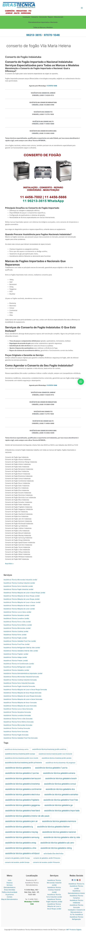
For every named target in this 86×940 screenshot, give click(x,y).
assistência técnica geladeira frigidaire (22, 800)
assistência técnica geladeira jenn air (21, 821)
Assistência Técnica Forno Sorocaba (16, 731)
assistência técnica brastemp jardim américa (49, 749)
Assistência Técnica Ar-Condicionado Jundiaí (19, 663)
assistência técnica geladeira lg (19, 826)
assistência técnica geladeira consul (60, 784)
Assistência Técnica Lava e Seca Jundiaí (17, 612)
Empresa (9, 883)
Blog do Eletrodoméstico (9, 899)
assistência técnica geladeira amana (59, 773)
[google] (78, 880)
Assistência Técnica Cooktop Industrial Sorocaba (20, 680)
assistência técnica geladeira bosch (61, 778)
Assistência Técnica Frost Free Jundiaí (16, 644)
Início (9, 880)
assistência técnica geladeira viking (56, 848)
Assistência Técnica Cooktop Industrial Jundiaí (19, 583)
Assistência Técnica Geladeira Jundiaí (16, 670)
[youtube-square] (80, 880)
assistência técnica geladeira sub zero (57, 843)
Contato (9, 897)
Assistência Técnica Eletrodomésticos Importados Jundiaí (23, 673)
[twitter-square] (75, 880)
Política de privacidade (9, 892)
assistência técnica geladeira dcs (60, 789)
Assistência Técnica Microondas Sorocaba (18, 725)
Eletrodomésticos (9, 887)
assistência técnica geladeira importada (61, 810)
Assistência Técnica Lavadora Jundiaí (16, 618)
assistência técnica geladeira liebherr (53, 826)
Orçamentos (9, 894)
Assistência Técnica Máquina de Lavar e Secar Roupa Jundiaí (24, 592)
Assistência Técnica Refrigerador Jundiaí (17, 667)
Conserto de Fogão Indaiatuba (23, 56)
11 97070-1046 (52, 86)
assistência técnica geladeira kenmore (59, 821)
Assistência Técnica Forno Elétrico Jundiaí (18, 625)
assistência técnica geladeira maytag (21, 832)
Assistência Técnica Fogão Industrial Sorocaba (19, 686)
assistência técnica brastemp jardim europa (20, 754)
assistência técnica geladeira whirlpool (22, 853)
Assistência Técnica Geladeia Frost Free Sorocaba (21, 738)
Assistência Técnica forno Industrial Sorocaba (19, 683)
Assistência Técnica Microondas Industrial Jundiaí (20, 580)
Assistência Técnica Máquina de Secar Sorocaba (20, 702)
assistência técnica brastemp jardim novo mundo (21, 758)
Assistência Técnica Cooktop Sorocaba (17, 728)
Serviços (9, 885)
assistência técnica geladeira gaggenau (22, 805)
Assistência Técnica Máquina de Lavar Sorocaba (20, 706)
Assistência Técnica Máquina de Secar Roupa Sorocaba (22, 693)
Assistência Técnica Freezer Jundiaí (16, 660)
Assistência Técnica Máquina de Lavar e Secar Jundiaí (22, 602)
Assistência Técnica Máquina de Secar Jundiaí (19, 605)
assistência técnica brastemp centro (17, 749)
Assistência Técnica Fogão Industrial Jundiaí (18, 589)
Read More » (9, 564)
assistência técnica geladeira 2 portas (22, 773)
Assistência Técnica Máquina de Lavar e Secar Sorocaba (23, 699)
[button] (81, 381)
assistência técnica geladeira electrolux (22, 794)
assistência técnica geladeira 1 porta (51, 768)
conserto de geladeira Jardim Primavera (46, 858)
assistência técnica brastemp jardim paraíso (56, 758)
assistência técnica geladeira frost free (61, 800)
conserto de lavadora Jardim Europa (17, 862)
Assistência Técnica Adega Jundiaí (15, 657)
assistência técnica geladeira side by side (62, 837)
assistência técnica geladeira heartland (22, 810)
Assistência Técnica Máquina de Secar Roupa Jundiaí (22, 596)
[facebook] (73, 880)
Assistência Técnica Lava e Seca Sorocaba (18, 709)
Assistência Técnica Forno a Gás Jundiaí (17, 622)
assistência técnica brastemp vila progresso (60, 762)
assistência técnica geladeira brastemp (22, 784)
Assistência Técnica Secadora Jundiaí (16, 615)
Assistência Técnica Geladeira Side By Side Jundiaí (21, 651)
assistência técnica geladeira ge (58, 805)
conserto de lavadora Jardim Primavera (46, 862)
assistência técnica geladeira (18, 768)
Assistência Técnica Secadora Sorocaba (17, 712)
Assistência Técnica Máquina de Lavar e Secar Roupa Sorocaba (25, 689)
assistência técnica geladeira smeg (20, 843)
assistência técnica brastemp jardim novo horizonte (55, 754)
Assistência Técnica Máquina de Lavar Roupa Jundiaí (21, 599)
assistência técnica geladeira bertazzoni (23, 778)
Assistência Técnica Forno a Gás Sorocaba (18, 718)
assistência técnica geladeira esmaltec (61, 794)
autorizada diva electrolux (53, 853)
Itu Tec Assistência (76, 914)
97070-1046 (52, 35)
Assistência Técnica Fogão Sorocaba (16, 735)
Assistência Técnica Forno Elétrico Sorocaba (19, 722)
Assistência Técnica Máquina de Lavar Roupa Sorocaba (22, 696)
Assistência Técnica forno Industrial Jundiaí (18, 586)
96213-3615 (34, 35)
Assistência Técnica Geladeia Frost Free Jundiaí (20, 641)
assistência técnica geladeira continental (23, 789)
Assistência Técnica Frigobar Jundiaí (16, 654)
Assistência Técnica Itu (76, 884)
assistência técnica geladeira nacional (59, 832)
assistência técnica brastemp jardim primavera (23, 763)
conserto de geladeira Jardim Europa (17, 858)
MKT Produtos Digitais (73, 929)
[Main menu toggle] (82, 8)
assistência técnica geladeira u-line (20, 848)
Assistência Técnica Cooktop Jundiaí (16, 631)
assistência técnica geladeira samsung (22, 837)
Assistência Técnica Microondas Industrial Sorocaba (21, 677)
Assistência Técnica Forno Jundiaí (15, 634)
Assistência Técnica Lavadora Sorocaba (17, 715)
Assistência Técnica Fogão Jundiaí (15, 638)
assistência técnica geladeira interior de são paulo (27, 816)
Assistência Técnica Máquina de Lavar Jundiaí (19, 609)
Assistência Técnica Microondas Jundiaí (17, 628)
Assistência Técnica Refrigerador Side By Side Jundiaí (22, 647)
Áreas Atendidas (9, 890)
